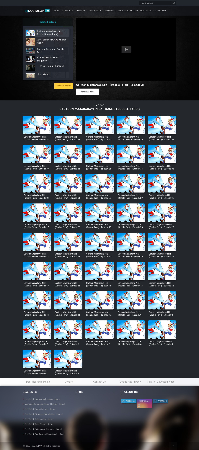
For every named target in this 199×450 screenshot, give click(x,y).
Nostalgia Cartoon (128, 10)
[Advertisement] (95, 415)
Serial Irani (67, 10)
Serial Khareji (94, 10)
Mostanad (145, 10)
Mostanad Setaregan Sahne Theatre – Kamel (45, 404)
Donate (69, 382)
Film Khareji (109, 10)
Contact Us (99, 382)
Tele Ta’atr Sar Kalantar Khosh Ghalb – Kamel (45, 434)
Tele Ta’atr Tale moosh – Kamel (39, 419)
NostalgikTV (37, 446)
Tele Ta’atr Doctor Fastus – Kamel (40, 409)
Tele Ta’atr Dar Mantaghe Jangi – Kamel (43, 399)
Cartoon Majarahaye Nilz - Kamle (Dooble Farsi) (99, 109)
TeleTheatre (160, 10)
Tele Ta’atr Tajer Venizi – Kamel (39, 424)
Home (57, 10)
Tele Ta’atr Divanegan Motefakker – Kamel (44, 414)
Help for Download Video (160, 382)
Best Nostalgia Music (38, 382)
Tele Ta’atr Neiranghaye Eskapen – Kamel (43, 429)
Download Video (87, 91)
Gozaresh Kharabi (64, 85)
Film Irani (80, 10)
